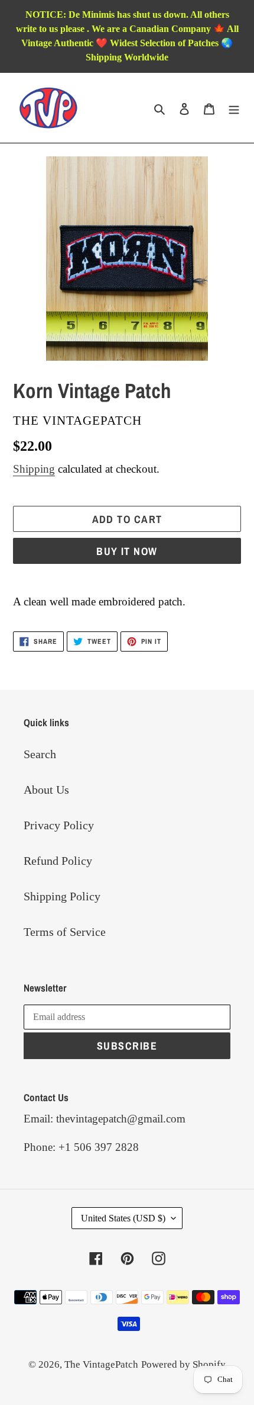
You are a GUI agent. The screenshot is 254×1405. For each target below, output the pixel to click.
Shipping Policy (62, 896)
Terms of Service (65, 931)
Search (40, 754)
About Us (46, 789)
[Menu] (234, 108)
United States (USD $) (123, 1218)
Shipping (34, 469)
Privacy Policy (59, 825)
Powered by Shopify (183, 1364)
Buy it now (126, 551)
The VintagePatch (101, 1364)
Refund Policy (58, 860)
